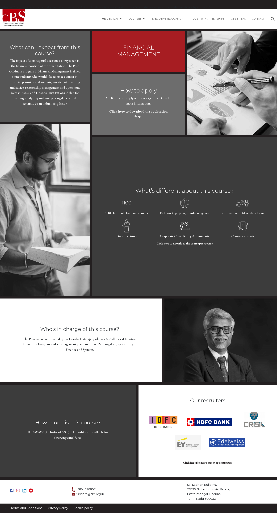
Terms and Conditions (26, 508)
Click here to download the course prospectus (184, 243)
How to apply (138, 90)
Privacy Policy (58, 508)
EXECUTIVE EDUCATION (167, 18)
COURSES (135, 18)
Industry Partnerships (207, 18)
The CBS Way (110, 18)
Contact (258, 18)
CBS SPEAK (238, 18)
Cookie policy (83, 508)
